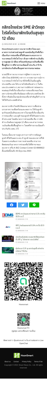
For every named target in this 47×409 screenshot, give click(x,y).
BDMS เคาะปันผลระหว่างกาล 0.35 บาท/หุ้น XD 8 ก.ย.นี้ (30, 215)
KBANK (23, 44)
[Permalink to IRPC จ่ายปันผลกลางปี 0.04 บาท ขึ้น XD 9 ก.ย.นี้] (8, 227)
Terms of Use (38, 361)
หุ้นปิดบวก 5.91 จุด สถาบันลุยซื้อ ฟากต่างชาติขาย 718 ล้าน (30, 250)
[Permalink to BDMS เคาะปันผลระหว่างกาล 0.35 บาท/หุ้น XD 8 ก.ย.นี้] (8, 215)
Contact (16, 361)
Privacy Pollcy (26, 361)
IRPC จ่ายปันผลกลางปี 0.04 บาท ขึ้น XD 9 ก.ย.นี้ (30, 226)
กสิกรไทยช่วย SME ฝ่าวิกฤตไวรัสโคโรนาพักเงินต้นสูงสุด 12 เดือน (23, 32)
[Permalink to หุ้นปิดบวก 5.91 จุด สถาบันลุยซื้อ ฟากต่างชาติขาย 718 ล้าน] (8, 250)
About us (8, 361)
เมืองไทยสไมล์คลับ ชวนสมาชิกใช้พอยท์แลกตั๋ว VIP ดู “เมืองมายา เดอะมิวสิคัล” (30, 238)
